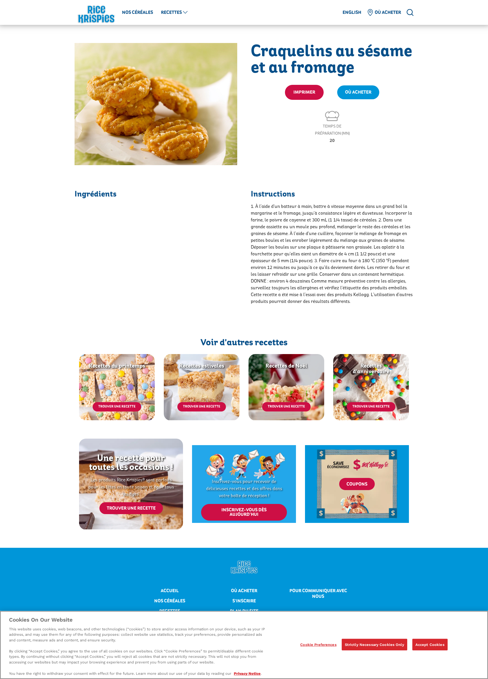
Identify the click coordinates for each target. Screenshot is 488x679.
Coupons (357, 484)
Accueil (170, 591)
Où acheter (388, 12)
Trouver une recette (117, 406)
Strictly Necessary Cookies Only (374, 644)
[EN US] (410, 12)
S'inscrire (244, 601)
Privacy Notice (247, 673)
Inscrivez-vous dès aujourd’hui (244, 512)
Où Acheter (358, 92)
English (352, 12)
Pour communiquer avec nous (318, 593)
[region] (244, 645)
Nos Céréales (137, 12)
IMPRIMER (304, 92)
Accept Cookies (430, 644)
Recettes (171, 12)
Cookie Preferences (318, 644)
